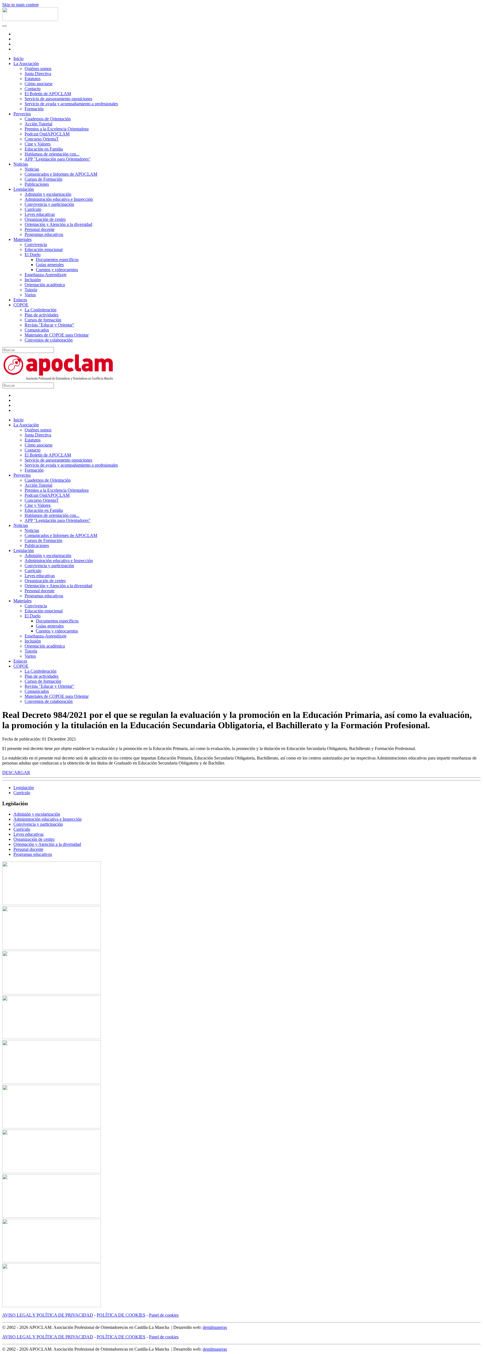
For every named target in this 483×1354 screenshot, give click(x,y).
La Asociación (26, 63)
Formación (34, 108)
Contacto (33, 88)
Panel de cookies (164, 1315)
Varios (30, 294)
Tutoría (31, 289)
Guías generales (50, 264)
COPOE (21, 304)
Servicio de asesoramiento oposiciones (58, 98)
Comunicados (37, 330)
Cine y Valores (38, 144)
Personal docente (40, 229)
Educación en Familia (44, 149)
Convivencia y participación (49, 204)
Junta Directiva (38, 73)
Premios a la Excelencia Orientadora (57, 128)
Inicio (18, 58)
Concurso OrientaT (42, 139)
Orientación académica (45, 284)
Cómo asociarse (39, 83)
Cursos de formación (43, 319)
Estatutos (33, 78)
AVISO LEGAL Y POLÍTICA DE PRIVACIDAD (47, 1315)
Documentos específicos (57, 259)
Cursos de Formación (43, 179)
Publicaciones (37, 184)
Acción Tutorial (38, 123)
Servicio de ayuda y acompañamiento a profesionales (71, 103)
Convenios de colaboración (49, 340)
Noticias (20, 164)
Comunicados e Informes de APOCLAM (61, 174)
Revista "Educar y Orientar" (49, 325)
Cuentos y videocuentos (57, 269)
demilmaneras (215, 1327)
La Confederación (40, 309)
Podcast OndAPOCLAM (47, 134)
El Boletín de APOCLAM (48, 93)
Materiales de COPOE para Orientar (57, 335)
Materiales (22, 239)
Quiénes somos (38, 68)
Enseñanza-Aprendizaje (46, 274)
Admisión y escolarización (48, 194)
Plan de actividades (41, 314)
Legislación (23, 189)
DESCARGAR (16, 772)
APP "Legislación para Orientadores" (58, 159)
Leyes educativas (40, 214)
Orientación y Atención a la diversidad (58, 224)
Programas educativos (44, 234)
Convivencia (36, 244)
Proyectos (22, 113)
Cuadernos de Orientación (48, 118)
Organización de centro (45, 219)
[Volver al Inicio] (30, 19)
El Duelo (33, 254)
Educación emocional (44, 249)
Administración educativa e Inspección (59, 199)
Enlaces (20, 299)
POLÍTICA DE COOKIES (121, 1315)
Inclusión (33, 279)
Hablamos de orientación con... (52, 154)
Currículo (33, 209)
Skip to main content (20, 4)
